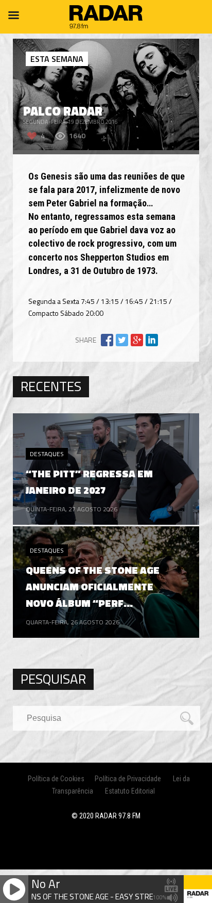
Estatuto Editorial (130, 791)
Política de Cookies (56, 779)
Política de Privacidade (128, 779)
